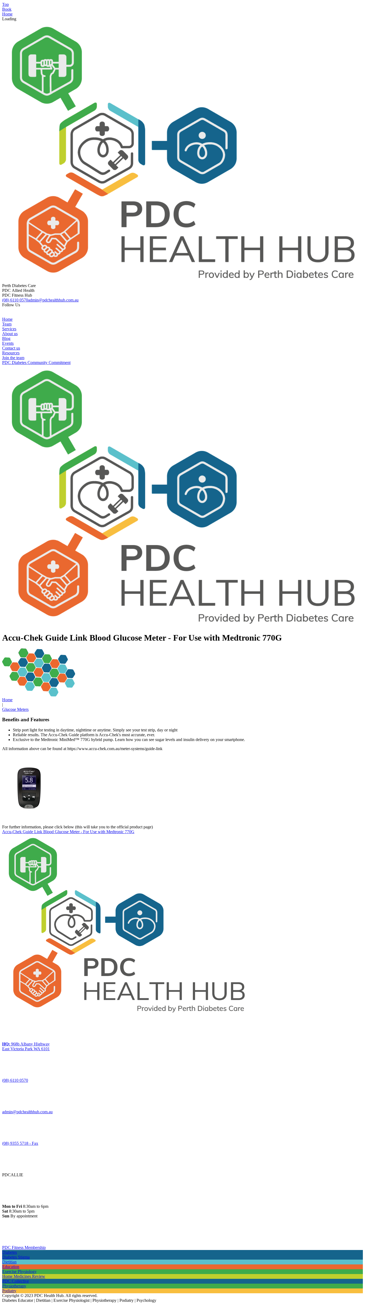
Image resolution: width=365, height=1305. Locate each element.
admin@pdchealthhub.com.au (53, 300)
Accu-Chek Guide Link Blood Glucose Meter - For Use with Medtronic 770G (68, 831)
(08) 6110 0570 (15, 300)
